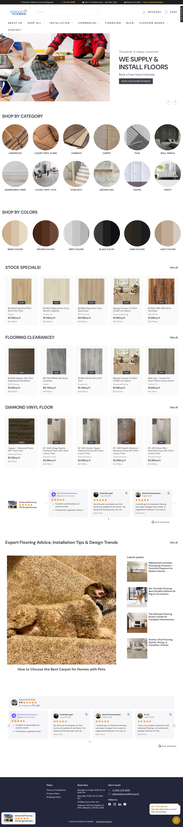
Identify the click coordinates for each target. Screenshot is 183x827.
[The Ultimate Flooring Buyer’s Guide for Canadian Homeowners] (137, 629)
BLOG (130, 23)
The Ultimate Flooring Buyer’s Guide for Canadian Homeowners (161, 623)
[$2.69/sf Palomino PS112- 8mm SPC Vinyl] (21, 300)
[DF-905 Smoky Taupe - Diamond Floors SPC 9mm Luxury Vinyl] (91, 441)
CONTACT (14, 29)
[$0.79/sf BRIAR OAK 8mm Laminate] (56, 370)
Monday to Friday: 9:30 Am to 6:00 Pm (91, 803)
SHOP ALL (35, 23)
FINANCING (113, 23)
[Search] (97, 12)
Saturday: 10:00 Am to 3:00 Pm (90, 809)
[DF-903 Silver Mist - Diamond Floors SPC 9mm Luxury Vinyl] (161, 441)
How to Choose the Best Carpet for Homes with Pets (61, 675)
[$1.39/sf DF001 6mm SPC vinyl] (91, 370)
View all (174, 267)
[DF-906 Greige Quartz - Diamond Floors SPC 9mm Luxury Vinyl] (56, 441)
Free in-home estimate (153, 2)
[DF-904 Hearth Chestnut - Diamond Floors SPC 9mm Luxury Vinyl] (126, 441)
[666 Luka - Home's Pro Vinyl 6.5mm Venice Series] (161, 370)
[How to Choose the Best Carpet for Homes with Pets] (61, 616)
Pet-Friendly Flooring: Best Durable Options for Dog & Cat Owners (162, 597)
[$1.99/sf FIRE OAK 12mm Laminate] (161, 300)
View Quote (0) (181, 14)
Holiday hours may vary (88, 814)
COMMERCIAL (88, 23)
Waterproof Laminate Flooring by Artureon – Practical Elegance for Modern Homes (161, 573)
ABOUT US (15, 23)
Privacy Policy (53, 806)
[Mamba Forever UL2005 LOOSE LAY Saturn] (126, 300)
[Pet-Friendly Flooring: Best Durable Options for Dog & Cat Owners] (137, 603)
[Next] (175, 101)
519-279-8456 (69, 2)
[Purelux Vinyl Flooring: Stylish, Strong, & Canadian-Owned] (137, 654)
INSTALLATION (60, 23)
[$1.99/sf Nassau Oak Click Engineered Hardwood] (21, 370)
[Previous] (168, 101)
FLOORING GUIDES (152, 23)
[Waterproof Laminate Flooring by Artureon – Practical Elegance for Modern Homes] (137, 578)
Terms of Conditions (56, 802)
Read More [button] (98, 513)
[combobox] (68, 12)
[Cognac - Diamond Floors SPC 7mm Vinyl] (21, 440)
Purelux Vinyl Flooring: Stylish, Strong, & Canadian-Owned (161, 648)
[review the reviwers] (126, 493)
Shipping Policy (54, 809)
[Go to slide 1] (89, 753)
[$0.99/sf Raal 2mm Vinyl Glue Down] (91, 300)
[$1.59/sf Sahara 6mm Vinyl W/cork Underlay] (56, 300)
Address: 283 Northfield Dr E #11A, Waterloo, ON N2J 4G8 (90, 818)
